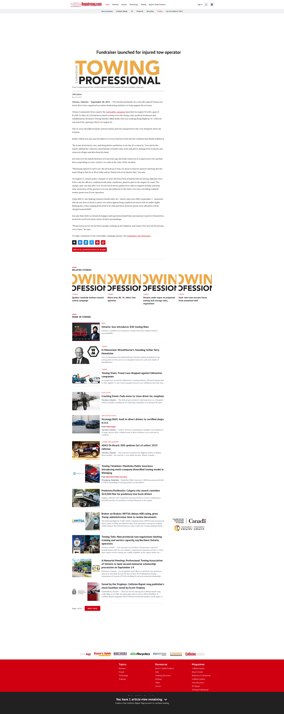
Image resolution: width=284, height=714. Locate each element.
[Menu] (212, 4)
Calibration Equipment (110, 442)
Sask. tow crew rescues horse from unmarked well (193, 299)
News (104, 323)
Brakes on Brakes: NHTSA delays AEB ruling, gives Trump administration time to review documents (130, 515)
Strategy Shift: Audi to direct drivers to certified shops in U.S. (133, 420)
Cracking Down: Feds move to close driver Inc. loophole (133, 396)
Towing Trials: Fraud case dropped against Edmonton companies (132, 374)
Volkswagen (111, 426)
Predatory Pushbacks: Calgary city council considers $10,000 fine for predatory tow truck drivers (131, 492)
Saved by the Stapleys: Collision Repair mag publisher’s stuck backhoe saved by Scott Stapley (133, 585)
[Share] (80, 242)
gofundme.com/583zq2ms (139, 235)
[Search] (206, 4)
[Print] (74, 242)
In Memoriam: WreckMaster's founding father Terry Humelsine (130, 351)
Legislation (106, 393)
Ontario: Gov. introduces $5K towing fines (125, 327)
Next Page (92, 608)
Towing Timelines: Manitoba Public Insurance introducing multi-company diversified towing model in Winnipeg (133, 469)
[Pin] (97, 242)
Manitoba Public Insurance (116, 477)
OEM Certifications (109, 416)
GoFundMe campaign (115, 112)
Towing (75, 294)
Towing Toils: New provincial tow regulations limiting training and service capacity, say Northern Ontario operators (132, 540)
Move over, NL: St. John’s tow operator (122, 299)
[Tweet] (91, 242)
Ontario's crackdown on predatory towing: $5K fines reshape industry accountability (130, 331)
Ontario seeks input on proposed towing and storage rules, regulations (159, 300)
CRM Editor (77, 94)
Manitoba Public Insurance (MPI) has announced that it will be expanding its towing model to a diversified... (133, 481)
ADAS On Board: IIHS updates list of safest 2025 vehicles (130, 447)
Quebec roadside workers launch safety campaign (88, 299)
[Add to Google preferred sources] (103, 242)
